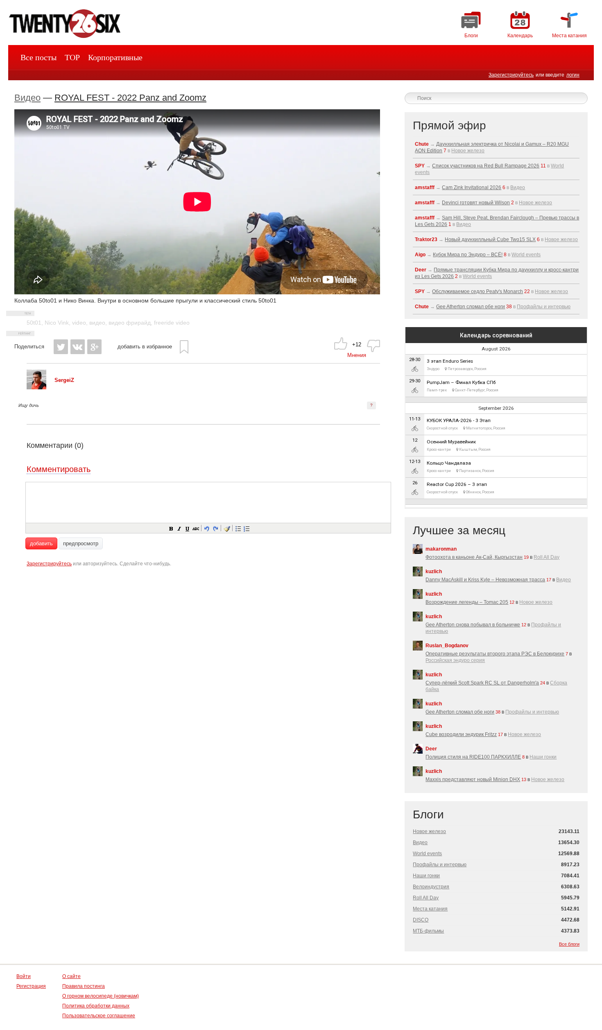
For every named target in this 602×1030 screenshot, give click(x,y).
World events (526, 255)
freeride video (172, 322)
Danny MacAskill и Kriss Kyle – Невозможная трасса (485, 580)
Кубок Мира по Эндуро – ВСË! (467, 255)
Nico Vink (57, 322)
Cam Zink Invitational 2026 (471, 187)
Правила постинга (83, 986)
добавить (41, 543)
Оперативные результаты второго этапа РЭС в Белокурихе (494, 654)
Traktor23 (426, 239)
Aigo (420, 255)
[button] (171, 528)
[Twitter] (61, 346)
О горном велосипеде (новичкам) (100, 996)
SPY (420, 166)
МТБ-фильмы (428, 931)
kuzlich (433, 571)
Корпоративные (115, 57)
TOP (72, 57)
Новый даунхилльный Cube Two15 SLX (490, 239)
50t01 (34, 322)
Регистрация (31, 986)
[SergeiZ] (36, 387)
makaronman (441, 549)
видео (97, 322)
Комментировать (59, 469)
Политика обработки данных (95, 1006)
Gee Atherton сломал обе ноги (470, 306)
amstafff (425, 187)
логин (572, 75)
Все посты (38, 57)
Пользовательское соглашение (98, 1016)
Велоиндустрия (431, 887)
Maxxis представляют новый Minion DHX (472, 779)
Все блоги (569, 944)
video (79, 322)
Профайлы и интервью (543, 306)
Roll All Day (546, 557)
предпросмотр (80, 543)
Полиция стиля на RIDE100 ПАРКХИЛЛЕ (473, 757)
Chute (422, 144)
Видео (27, 98)
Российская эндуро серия (455, 660)
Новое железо (467, 151)
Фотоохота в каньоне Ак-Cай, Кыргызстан (474, 557)
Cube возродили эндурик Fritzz (461, 734)
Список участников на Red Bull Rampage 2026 (485, 166)
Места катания (430, 909)
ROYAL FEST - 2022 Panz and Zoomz (130, 98)
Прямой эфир (449, 125)
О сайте (71, 976)
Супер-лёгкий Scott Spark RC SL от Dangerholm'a (482, 683)
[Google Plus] (94, 346)
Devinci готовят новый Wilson (476, 203)
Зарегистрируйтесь (511, 75)
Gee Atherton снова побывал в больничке (472, 625)
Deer (420, 270)
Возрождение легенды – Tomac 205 (466, 602)
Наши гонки (543, 757)
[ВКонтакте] (77, 346)
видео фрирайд (130, 322)
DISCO (420, 920)
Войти (23, 976)
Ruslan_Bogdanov (446, 645)
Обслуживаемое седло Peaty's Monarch (477, 291)
